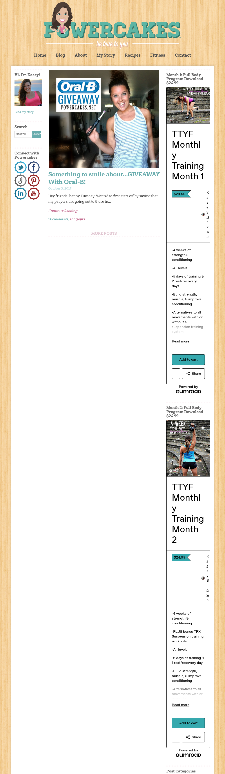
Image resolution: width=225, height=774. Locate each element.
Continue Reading (62, 211)
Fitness (157, 56)
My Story (105, 56)
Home (40, 56)
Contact (183, 56)
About (81, 56)
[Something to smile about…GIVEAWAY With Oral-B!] (104, 119)
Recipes (133, 56)
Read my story (24, 112)
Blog (60, 56)
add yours (77, 219)
